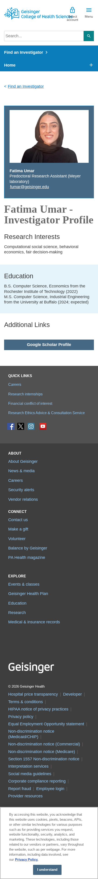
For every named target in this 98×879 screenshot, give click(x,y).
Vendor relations (23, 499)
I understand (47, 869)
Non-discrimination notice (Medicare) (41, 751)
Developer (72, 694)
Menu (89, 16)
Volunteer (17, 538)
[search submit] (89, 36)
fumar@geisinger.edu (29, 187)
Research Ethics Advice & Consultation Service (46, 413)
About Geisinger (23, 461)
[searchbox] (44, 36)
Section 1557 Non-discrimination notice (43, 759)
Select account (72, 18)
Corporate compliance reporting (37, 781)
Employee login (50, 788)
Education (17, 603)
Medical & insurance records (34, 622)
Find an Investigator (23, 52)
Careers (14, 384)
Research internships (25, 394)
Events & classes (23, 584)
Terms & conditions (25, 701)
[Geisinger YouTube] (42, 427)
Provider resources (25, 796)
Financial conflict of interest (30, 403)
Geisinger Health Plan (28, 593)
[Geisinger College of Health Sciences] (26, 13)
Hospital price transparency (33, 694)
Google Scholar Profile (49, 344)
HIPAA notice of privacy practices (38, 709)
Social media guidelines (29, 774)
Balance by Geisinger (27, 548)
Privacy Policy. (26, 859)
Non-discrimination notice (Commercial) (44, 744)
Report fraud (19, 788)
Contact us (18, 519)
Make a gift (18, 529)
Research (17, 612)
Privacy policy (20, 716)
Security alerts (21, 490)
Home (9, 65)
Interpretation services (28, 766)
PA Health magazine (26, 557)
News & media (21, 471)
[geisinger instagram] (31, 427)
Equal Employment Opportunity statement (46, 724)
